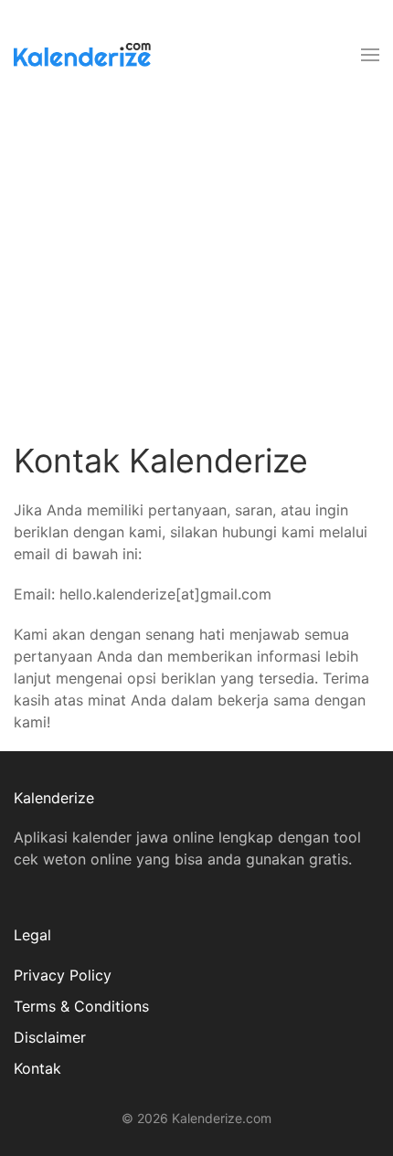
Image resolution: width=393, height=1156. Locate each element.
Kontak (37, 1068)
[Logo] (82, 55)
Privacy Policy (63, 975)
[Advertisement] (196, 266)
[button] (370, 54)
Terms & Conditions (81, 1006)
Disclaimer (50, 1037)
